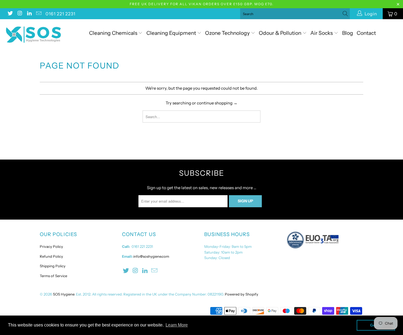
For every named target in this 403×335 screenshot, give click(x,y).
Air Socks (322, 33)
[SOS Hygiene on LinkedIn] (29, 13)
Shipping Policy (53, 266)
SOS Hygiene (63, 294)
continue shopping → (217, 103)
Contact (366, 33)
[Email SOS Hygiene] (39, 13)
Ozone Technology (228, 33)
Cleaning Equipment (171, 33)
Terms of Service (53, 276)
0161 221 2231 (60, 13)
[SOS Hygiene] (34, 34)
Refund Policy (51, 256)
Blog (347, 33)
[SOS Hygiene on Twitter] (10, 13)
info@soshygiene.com (151, 256)
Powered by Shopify (241, 294)
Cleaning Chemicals (113, 33)
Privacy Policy (51, 246)
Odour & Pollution (280, 33)
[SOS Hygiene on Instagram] (19, 13)
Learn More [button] (177, 325)
